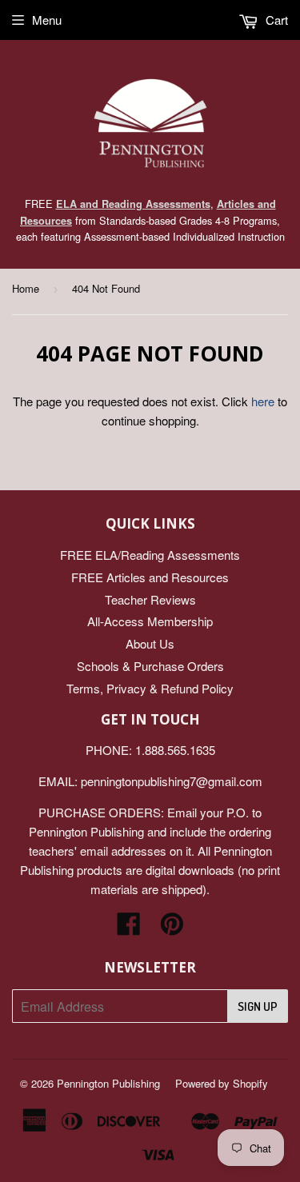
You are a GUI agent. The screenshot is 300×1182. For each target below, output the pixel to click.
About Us (150, 643)
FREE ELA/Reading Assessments (150, 554)
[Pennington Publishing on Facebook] (129, 928)
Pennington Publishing (108, 1083)
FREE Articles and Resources (150, 577)
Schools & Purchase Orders (150, 665)
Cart (275, 19)
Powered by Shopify (221, 1083)
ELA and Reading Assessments (133, 204)
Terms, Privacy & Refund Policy (150, 688)
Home (25, 288)
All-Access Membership (150, 621)
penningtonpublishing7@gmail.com (171, 781)
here (262, 401)
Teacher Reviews (150, 599)
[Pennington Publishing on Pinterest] (172, 928)
